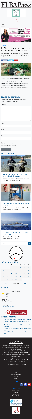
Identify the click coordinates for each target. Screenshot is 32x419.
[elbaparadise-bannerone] (16, 35)
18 (24, 273)
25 (24, 276)
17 (20, 273)
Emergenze (16, 394)
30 (16, 279)
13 (3, 273)
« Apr (6, 283)
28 (7, 279)
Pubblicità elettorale (16, 374)
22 (11, 276)
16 (16, 273)
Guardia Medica (16, 395)
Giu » (25, 283)
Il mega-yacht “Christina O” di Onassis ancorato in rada (16, 233)
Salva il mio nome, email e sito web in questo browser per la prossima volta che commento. (16, 144)
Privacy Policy (16, 371)
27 (3, 279)
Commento (4, 104)
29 (11, 279)
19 (28, 273)
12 (28, 270)
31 (20, 279)
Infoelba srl (23, 364)
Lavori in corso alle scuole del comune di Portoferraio (16, 204)
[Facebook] (21, 384)
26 (28, 276)
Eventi (16, 392)
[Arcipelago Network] (16, 410)
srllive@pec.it (24, 359)
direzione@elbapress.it (22, 352)
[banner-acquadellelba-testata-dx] (16, 13)
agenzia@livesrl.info (12, 359)
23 (16, 276)
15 (11, 273)
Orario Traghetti (16, 390)
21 (7, 276)
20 (3, 276)
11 (24, 270)
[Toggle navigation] (3, 25)
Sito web (3, 135)
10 (20, 270)
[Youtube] (29, 384)
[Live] (16, 402)
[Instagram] (25, 384)
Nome (3, 123)
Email (3, 129)
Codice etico (16, 376)
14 (7, 273)
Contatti (16, 378)
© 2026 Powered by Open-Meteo (8, 306)
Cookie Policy (16, 372)
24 (20, 276)
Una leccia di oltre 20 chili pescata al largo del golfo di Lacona (15, 175)
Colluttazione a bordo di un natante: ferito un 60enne (17, 319)
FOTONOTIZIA (5, 45)
